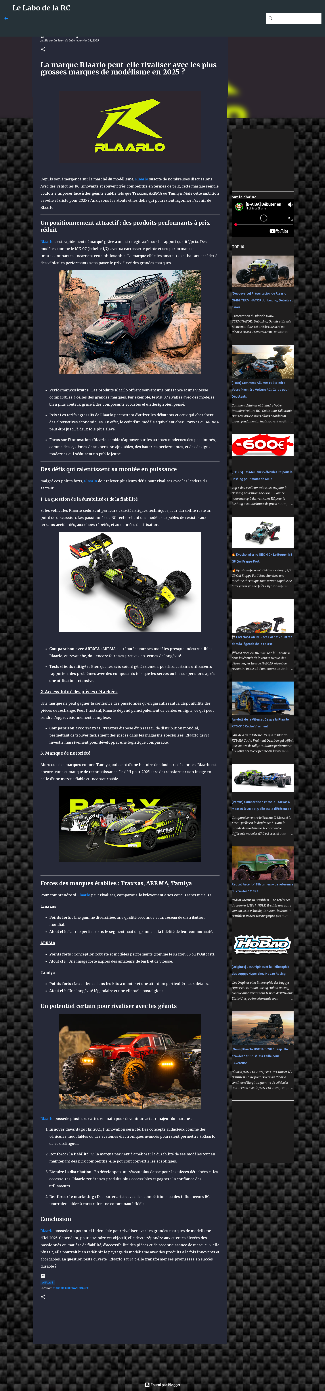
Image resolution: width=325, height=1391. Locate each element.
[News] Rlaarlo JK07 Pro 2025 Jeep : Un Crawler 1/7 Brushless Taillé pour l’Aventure (260, 1056)
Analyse (47, 1282)
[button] (43, 50)
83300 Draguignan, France (71, 1288)
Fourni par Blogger (165, 1385)
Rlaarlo (141, 179)
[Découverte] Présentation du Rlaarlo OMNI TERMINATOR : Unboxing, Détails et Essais (262, 300)
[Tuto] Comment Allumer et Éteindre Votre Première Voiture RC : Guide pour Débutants (260, 389)
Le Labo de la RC (41, 8)
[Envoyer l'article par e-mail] (43, 1277)
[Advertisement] (119, 26)
